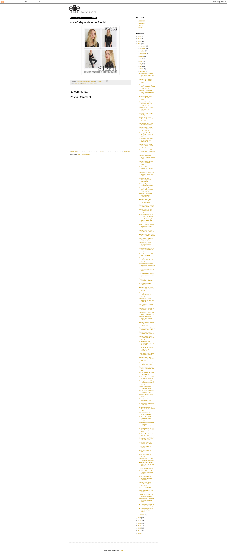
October (142, 51)
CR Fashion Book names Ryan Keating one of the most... (147, 429)
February (142, 71)
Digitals (84, 83)
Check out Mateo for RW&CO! (145, 283)
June (141, 61)
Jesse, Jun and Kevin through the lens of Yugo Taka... (147, 408)
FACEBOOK (141, 21)
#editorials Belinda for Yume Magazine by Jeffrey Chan (145, 180)
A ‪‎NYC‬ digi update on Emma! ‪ (145, 455)
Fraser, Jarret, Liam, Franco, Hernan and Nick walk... (146, 119)
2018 (139, 38)
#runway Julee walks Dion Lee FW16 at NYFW (146, 363)
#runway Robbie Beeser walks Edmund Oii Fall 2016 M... (146, 464)
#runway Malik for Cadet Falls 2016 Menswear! (146, 459)
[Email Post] (106, 81)
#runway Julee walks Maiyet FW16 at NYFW (146, 332)
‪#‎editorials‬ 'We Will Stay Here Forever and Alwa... (146, 418)
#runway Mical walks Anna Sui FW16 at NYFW (146, 309)
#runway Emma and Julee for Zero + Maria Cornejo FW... (146, 324)
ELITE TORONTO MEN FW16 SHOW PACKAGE (146, 349)
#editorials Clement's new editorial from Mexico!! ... (146, 168)
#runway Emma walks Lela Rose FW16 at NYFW (147, 328)
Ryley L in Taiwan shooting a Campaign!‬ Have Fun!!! (146, 226)
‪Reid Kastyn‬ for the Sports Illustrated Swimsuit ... (146, 353)
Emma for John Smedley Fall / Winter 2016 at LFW (146, 210)
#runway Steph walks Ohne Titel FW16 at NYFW (145, 318)
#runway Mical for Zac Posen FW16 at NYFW (146, 230)
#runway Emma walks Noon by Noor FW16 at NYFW (146, 337)
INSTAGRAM (141, 23)
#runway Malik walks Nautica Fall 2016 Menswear (145, 483)
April (141, 66)
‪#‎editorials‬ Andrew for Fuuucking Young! (145, 387)
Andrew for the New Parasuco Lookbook (146, 279)
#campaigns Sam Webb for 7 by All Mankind (147, 438)
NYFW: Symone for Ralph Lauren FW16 (146, 373)
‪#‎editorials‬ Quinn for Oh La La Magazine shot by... (147, 215)
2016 (139, 43)
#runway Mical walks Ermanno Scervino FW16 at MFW (145, 103)
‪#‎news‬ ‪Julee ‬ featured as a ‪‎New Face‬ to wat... (147, 399)
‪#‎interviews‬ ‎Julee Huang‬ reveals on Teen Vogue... (146, 510)
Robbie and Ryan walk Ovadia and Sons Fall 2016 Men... (146, 472)
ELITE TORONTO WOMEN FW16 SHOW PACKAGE (146, 343)
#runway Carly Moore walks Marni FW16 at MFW (146, 80)
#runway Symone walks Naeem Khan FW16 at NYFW (146, 289)
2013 (139, 523)
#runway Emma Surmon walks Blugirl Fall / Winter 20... (146, 162)
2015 (139, 518)
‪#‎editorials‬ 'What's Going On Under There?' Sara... (146, 109)
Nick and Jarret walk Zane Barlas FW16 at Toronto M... (147, 151)
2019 (139, 36)
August (142, 56)
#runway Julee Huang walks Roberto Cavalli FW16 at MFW (146, 128)
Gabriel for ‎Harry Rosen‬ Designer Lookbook (146, 495)
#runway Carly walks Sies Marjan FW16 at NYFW (146, 313)
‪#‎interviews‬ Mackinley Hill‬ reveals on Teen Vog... (146, 505)
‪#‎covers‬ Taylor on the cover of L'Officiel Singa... (145, 98)
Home (101, 151)
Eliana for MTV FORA (145, 488)
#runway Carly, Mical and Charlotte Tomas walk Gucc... (146, 174)
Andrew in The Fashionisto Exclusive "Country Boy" (146, 500)
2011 (139, 528)
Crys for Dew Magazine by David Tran (147, 403)
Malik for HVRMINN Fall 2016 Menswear (146, 491)
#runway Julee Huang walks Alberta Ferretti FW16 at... (146, 145)
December (143, 46)
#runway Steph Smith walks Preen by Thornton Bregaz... (145, 201)
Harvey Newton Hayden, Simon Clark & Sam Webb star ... (146, 220)
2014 (139, 520)
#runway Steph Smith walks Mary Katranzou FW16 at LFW (146, 189)
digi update (78, 83)
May (141, 64)
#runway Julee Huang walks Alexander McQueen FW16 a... (146, 195)
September (143, 53)
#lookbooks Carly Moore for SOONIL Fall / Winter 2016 (146, 140)
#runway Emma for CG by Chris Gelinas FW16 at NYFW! (146, 382)
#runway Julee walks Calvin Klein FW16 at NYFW (146, 259)
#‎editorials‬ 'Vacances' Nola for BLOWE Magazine (146, 377)
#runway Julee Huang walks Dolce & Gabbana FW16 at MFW (147, 86)
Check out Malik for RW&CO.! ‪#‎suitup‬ (145, 413)
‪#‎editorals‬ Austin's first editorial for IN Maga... (146, 442)
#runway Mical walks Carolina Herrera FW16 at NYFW (146, 300)
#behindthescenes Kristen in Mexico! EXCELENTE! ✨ (146, 424)
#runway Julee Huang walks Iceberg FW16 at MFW (146, 92)
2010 (139, 530)
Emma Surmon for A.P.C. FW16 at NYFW (146, 254)
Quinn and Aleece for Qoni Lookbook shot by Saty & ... (146, 275)
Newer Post (73, 151)
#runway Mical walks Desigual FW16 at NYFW (145, 244)
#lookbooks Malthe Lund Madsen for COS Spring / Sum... (147, 265)
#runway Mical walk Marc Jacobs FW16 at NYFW (147, 235)
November (143, 48)
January (142, 514)
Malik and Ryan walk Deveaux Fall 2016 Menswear (145, 478)
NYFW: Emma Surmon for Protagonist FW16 (146, 391)
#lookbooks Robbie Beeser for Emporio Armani (147, 123)
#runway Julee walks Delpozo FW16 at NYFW (145, 294)
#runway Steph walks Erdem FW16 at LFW (146, 184)
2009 (139, 533)
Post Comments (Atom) (84, 154)
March (142, 68)
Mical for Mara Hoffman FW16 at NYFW (146, 239)
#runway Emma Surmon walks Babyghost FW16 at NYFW (147, 368)
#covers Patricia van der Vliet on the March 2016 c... (146, 75)
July (141, 58)
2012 (139, 525)
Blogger (121, 550)
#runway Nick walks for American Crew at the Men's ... (146, 134)
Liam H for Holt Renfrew (146, 468)
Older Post (127, 151)
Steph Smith (93, 83)
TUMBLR (140, 27)
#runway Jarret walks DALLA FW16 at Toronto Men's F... (147, 157)
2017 (139, 41)
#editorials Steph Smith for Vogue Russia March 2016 (146, 249)
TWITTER (140, 25)
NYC (88, 83)
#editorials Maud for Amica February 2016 (146, 434)
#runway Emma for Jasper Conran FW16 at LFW (146, 205)
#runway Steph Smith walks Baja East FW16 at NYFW (146, 359)
